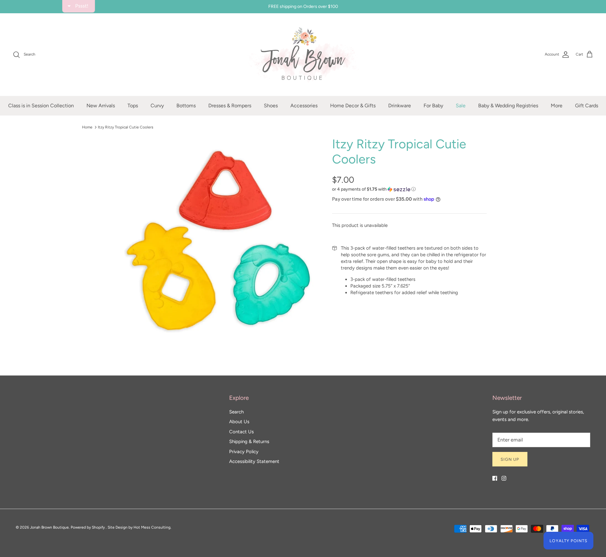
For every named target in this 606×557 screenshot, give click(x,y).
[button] (374, 45)
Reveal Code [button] (304, 150)
